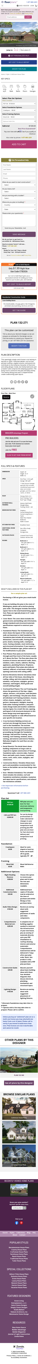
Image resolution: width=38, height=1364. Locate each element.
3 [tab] (20, 48)
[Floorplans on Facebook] (16, 1222)
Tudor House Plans (19, 1261)
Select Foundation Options (12, 107)
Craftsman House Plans (18, 74)
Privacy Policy (29, 13)
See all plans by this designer (19, 1083)
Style (7, 74)
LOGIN (32, 6)
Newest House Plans (19, 1283)
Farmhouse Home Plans (19, 1254)
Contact (22, 1235)
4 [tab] (23, 48)
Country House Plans (19, 1250)
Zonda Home (19, 1336)
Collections (21, 1233)
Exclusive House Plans (19, 1276)
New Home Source (19, 1327)
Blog (28, 1233)
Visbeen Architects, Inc (19, 1312)
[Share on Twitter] (23, 381)
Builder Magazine (19, 1332)
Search (5, 1233)
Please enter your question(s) (13, 213)
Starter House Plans (19, 1285)
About (15, 1235)
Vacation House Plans (19, 1287)
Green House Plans (19, 1279)
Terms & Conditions (16, 13)
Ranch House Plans (19, 1256)
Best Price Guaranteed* (27, 129)
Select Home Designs (19, 1305)
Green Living (19, 1301)
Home (3, 74)
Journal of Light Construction (19, 1334)
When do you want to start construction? (16, 182)
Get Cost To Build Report (19, 284)
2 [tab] (17, 48)
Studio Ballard (19, 1310)
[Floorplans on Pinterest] (21, 1222)
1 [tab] (14, 48)
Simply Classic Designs (19, 1307)
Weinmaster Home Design (19, 1314)
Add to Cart (19, 144)
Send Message (19, 234)
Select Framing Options (11, 114)
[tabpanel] (19, 34)
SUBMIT (28, 17)
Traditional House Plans (19, 1259)
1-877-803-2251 (31, 2)
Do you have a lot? (8, 189)
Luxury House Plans (19, 1281)
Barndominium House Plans (19, 1247)
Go (24, 1208)
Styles (12, 1233)
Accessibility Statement (19, 1357)
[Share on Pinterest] (26, 381)
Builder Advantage (19, 1330)
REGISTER (26, 6)
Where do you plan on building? (13, 202)
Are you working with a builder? (13, 195)
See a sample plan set (19, 593)
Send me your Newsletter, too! (15, 228)
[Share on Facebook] (19, 381)
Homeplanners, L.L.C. (19, 1303)
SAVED (21, 6)
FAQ (34, 1233)
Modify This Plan (19, 69)
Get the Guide (19, 310)
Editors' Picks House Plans (19, 1274)
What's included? (7, 100)
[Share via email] (11, 381)
